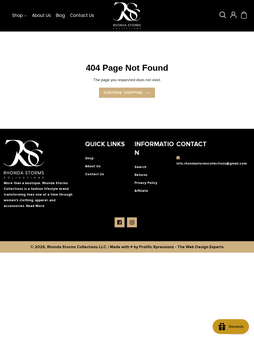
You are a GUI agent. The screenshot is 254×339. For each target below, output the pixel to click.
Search (140, 167)
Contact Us (94, 174)
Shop (89, 158)
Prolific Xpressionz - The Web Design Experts (181, 246)
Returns (140, 175)
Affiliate (141, 191)
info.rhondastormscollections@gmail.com (211, 163)
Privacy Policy (145, 183)
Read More (35, 206)
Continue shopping (123, 93)
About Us (92, 166)
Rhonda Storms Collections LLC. (77, 246)
